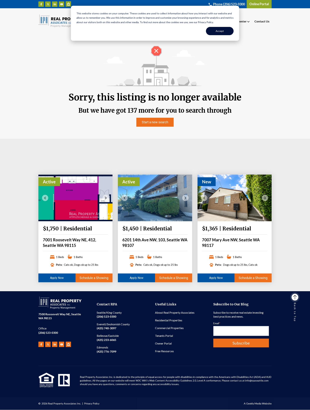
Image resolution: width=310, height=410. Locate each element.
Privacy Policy (91, 403)
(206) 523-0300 (48, 330)
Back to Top (295, 312)
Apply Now (57, 278)
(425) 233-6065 (108, 337)
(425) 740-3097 (113, 326)
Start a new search (155, 122)
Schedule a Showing (93, 278)
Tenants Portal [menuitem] (164, 335)
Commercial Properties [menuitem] (169, 328)
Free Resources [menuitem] (164, 351)
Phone (229, 4)
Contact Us (261, 21)
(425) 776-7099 (106, 349)
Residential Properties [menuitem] (168, 320)
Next (106, 198)
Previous (45, 198)
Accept (220, 30)
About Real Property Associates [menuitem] (174, 312)
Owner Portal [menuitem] (163, 343)
